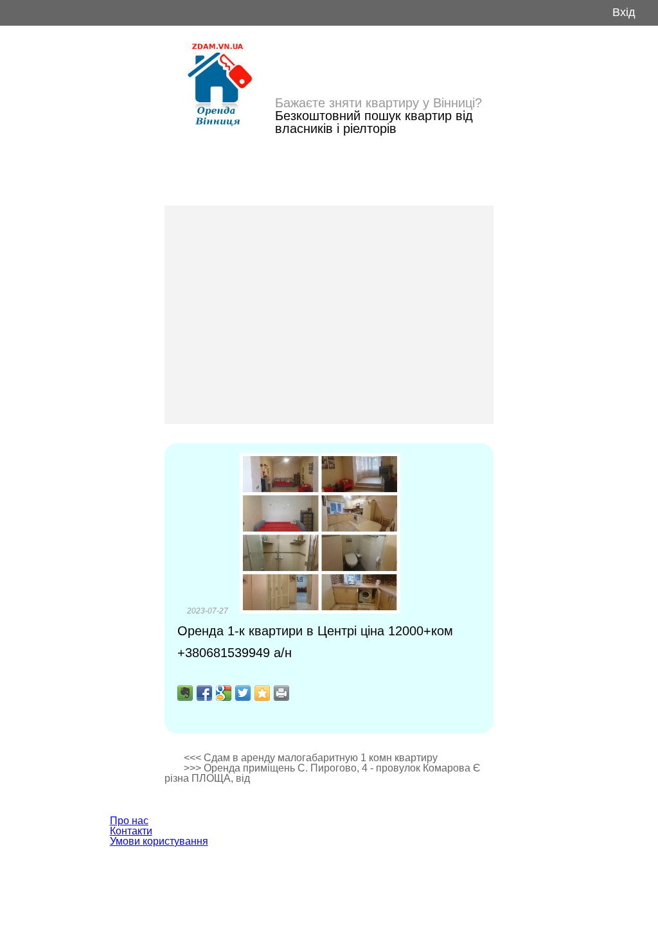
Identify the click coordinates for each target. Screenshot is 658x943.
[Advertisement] (329, 315)
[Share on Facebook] (204, 693)
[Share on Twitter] (243, 693)
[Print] (281, 693)
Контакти (131, 830)
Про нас (129, 820)
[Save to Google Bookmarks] (223, 693)
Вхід (624, 12)
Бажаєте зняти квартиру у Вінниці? (378, 103)
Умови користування (159, 841)
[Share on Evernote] (185, 693)
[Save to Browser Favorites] (262, 693)
